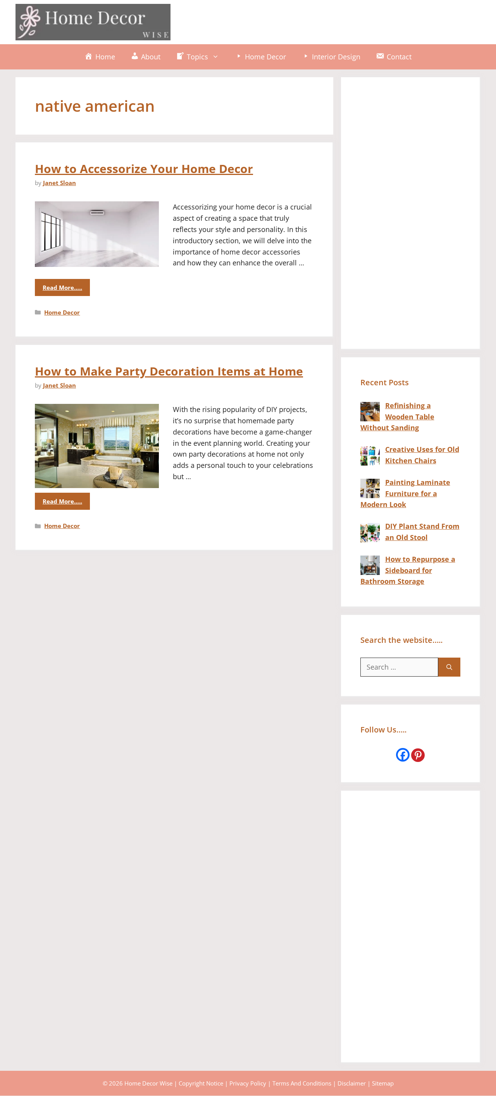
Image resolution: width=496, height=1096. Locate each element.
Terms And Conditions (301, 1083)
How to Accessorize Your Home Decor (144, 169)
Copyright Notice (201, 1083)
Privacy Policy (247, 1083)
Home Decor (62, 312)
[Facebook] (403, 755)
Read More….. (62, 287)
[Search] (449, 667)
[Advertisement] (339, 20)
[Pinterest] (418, 755)
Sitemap (383, 1083)
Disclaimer (352, 1083)
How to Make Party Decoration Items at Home (169, 371)
